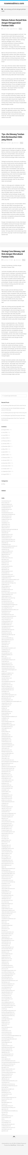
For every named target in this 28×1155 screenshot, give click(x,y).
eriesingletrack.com (6, 658)
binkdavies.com (5, 783)
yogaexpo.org (4, 719)
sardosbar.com (5, 644)
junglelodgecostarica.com (7, 848)
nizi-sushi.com (4, 836)
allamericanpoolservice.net (7, 696)
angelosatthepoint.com (6, 908)
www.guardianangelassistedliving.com (10, 1062)
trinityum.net (4, 1044)
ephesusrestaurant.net (6, 1049)
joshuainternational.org (6, 965)
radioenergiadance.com (7, 571)
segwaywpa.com (5, 937)
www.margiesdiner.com (7, 998)
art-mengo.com (5, 838)
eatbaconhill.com (5, 527)
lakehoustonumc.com (6, 958)
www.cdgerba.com (5, 1059)
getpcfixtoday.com (5, 554)
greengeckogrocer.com (7, 684)
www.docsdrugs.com (6, 997)
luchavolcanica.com (6, 885)
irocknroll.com (4, 636)
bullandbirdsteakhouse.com (8, 1003)
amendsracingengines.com (7, 983)
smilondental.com (5, 676)
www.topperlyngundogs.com (8, 973)
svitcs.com (4, 922)
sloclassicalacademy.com (7, 770)
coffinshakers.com (6, 820)
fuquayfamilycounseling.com (8, 1107)
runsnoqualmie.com (6, 995)
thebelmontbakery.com (6, 536)
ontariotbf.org (4, 542)
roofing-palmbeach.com (7, 621)
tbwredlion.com (5, 1067)
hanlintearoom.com (6, 1092)
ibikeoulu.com (4, 818)
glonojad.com (4, 805)
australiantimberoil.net (6, 601)
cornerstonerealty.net (6, 1034)
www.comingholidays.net (7, 753)
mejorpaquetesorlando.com (8, 668)
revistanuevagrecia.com (7, 806)
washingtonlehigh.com (6, 1018)
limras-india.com (5, 502)
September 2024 (7, 471)
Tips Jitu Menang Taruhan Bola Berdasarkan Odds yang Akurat (12, 137)
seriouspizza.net (5, 923)
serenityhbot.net (5, 963)
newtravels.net (4, 532)
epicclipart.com (5, 559)
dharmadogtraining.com (7, 1115)
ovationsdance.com (6, 704)
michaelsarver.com (6, 683)
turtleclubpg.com (5, 890)
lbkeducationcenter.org (6, 711)
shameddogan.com (6, 943)
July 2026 (5, 432)
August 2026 (6, 429)
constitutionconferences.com (8, 918)
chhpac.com (4, 1114)
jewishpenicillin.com (6, 698)
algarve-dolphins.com (6, 853)
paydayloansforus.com (7, 534)
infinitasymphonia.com (6, 795)
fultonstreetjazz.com (6, 586)
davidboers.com (5, 952)
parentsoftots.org (5, 945)
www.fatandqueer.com (6, 987)
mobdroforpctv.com (6, 741)
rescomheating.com (6, 1120)
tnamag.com (4, 930)
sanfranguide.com (5, 755)
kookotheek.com (5, 572)
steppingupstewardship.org (7, 1015)
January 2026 (6, 443)
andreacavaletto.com (6, 723)
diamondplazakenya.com (7, 1065)
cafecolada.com (5, 748)
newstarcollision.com (6, 678)
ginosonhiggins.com (6, 856)
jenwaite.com (4, 1095)
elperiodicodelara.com (6, 504)
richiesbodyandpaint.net (7, 506)
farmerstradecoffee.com (7, 948)
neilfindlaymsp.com (6, 898)
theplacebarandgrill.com (7, 903)
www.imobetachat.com (7, 953)
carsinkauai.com (5, 1082)
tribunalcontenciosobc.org (7, 768)
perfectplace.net (5, 714)
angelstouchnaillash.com (7, 673)
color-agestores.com (6, 728)
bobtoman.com (5, 564)
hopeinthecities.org (5, 738)
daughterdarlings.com (6, 509)
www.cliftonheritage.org (7, 1007)
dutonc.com (4, 843)
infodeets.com (4, 511)
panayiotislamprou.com (7, 574)
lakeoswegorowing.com (7, 1105)
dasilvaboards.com (6, 771)
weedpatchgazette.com (6, 654)
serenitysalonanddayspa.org (8, 514)
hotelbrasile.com (5, 584)
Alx (23, 1145)
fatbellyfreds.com (5, 1052)
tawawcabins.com (5, 641)
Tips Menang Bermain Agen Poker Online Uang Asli (15, 412)
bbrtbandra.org (5, 556)
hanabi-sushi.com (5, 1022)
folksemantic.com (5, 643)
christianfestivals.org (6, 850)
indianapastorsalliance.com (8, 910)
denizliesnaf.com (5, 917)
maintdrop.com (5, 562)
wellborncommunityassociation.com (10, 579)
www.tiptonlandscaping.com (8, 1014)
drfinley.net (3, 1100)
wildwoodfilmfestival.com (7, 581)
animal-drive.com (5, 928)
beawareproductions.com (7, 815)
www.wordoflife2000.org (7, 638)
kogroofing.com (5, 567)
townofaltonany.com (6, 865)
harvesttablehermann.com (7, 606)
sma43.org (4, 1008)
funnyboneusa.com (6, 878)
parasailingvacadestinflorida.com (9, 1085)
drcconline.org (4, 902)
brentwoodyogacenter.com (7, 1012)
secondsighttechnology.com (8, 681)
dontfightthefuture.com (6, 623)
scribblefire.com (5, 718)
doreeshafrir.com (5, 811)
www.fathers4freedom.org (7, 972)
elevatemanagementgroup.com (8, 1097)
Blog (20, 28)
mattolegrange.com (6, 846)
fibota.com (4, 1057)
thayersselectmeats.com (7, 933)
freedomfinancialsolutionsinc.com (9, 980)
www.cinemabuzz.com (6, 1027)
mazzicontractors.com (6, 1045)
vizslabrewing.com (5, 649)
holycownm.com (5, 887)
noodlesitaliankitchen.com (7, 547)
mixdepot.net (4, 1029)
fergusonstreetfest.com (7, 1074)
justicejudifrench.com (6, 823)
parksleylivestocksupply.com (8, 724)
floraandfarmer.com (6, 611)
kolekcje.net (4, 708)
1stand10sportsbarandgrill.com (9, 669)
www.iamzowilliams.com (7, 1037)
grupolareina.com (5, 591)
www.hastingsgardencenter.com (9, 1039)
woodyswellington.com (7, 1050)
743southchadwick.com (7, 618)
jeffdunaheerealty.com (6, 977)
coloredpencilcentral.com (7, 626)
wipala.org (3, 729)
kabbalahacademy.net (6, 674)
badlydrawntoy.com (6, 957)
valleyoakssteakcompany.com (8, 912)
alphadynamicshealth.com (7, 1089)
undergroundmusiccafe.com (8, 1127)
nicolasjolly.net (4, 793)
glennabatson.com (5, 773)
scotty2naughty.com (6, 810)
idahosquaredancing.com (7, 639)
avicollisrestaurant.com (7, 900)
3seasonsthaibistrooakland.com (9, 716)
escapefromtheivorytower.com (8, 616)
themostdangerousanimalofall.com (9, 761)
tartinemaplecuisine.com (7, 833)
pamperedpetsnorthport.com (8, 659)
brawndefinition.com (6, 778)
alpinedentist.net (5, 569)
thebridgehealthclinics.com (7, 940)
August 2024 (6, 474)
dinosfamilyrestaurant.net (7, 603)
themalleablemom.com (6, 826)
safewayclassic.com (6, 537)
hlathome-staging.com (6, 686)
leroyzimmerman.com (6, 1099)
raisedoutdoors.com (6, 631)
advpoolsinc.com (5, 907)
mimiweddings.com (6, 1122)
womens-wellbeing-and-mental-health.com (11, 701)
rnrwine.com (4, 1104)
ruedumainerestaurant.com (7, 801)
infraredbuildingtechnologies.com (9, 604)
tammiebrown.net (5, 841)
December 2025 (6, 446)
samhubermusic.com (6, 1129)
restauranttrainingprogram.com (9, 694)
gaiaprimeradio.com (6, 840)
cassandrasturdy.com (6, 743)
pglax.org (3, 866)
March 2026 (6, 438)
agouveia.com (4, 1109)
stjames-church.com (6, 808)
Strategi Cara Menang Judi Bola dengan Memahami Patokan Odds (13, 254)
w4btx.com (4, 671)
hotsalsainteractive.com (7, 512)
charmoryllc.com (5, 756)
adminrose (14, 28)
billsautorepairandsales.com (8, 1069)
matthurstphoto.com (6, 1077)
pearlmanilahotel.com (6, 561)
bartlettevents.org (5, 587)
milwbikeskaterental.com (7, 861)
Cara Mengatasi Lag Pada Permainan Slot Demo (14, 415)
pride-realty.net (4, 1087)
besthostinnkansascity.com (8, 1124)
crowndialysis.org (5, 693)
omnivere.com (4, 521)
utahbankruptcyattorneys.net (8, 634)
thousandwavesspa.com (7, 895)
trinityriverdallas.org (6, 713)
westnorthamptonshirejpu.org (8, 582)
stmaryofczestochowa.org (7, 821)
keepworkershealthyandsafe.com (9, 546)
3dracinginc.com (5, 758)
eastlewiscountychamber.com (8, 766)
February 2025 (6, 457)
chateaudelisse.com (6, 577)
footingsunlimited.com (6, 993)
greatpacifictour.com (6, 892)
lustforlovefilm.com (6, 791)
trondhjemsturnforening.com (8, 1064)
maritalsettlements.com (7, 860)
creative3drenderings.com (7, 947)
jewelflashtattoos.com (6, 552)
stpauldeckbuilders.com (7, 992)
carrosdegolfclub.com (6, 608)
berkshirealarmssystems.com (8, 648)
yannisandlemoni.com (6, 653)
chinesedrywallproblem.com (8, 873)
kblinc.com (4, 656)
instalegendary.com (6, 544)
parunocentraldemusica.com (8, 1060)
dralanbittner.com (5, 651)
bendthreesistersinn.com (7, 875)
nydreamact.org (5, 549)
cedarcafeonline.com (6, 516)
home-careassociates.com (7, 721)
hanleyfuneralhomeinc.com (7, 666)
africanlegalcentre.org (6, 796)
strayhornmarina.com (6, 775)
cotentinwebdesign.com (7, 594)
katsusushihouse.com (6, 798)
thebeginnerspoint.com (6, 751)
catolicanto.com (5, 709)
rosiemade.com (5, 661)
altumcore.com (5, 927)
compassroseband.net (6, 925)
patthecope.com (5, 920)
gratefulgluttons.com (6, 740)
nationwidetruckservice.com (8, 888)
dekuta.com (4, 1025)
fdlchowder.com (5, 1000)
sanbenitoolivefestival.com (7, 744)
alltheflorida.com (5, 1079)
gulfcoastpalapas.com (6, 938)
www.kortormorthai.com (7, 985)
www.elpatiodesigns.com (7, 1054)
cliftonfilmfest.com (5, 628)
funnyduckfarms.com (6, 1094)
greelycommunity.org (6, 800)
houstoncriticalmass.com (7, 760)
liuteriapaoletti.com (5, 870)
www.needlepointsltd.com (7, 1002)
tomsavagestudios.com (7, 699)
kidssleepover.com (5, 531)
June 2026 (5, 435)
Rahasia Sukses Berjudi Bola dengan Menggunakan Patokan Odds (13, 23)
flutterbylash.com (5, 1090)
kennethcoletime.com (6, 828)
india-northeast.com (6, 619)
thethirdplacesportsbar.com (8, 1047)
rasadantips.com (5, 522)
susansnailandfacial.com (7, 967)
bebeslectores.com (6, 599)
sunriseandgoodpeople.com (8, 871)
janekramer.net (4, 835)
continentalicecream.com (7, 780)
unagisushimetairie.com (7, 551)
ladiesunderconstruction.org (8, 597)
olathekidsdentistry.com (7, 664)
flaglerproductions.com (7, 776)
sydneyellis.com (5, 691)
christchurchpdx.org (6, 785)
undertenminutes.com (6, 519)
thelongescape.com (6, 845)
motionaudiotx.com (6, 1117)
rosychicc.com (5, 733)
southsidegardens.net (6, 1042)
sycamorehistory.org (6, 1032)
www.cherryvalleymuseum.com (8, 593)
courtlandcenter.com (6, 897)
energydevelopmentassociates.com (9, 609)
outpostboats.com (5, 734)
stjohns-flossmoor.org (6, 877)
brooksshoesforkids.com (7, 932)
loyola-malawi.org (5, 731)
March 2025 (6, 454)
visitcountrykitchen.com (7, 851)
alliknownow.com (5, 765)
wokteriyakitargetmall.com (7, 688)
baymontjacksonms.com (7, 863)
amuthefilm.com (5, 790)
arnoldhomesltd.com (6, 624)
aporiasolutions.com (6, 935)
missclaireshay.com (6, 501)
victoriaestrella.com (6, 893)
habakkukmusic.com (6, 960)
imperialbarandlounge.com (7, 629)
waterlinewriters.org (6, 942)
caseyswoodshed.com (6, 913)
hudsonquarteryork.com (7, 1055)
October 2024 (6, 468)
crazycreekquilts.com (6, 781)
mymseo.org (4, 1112)
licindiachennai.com (6, 507)
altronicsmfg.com (5, 526)
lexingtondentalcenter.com (7, 689)
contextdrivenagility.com (7, 816)
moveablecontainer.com (7, 589)
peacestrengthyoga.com (7, 978)
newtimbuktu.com (5, 524)
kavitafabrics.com (5, 883)
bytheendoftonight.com (7, 736)
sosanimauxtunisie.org (6, 566)
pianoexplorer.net (5, 1040)
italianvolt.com (4, 646)
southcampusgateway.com (8, 576)
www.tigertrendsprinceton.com (8, 970)
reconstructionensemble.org (8, 881)
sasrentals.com (5, 679)
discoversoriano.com (6, 750)
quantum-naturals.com (6, 1070)
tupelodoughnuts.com (6, 663)
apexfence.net (4, 1130)
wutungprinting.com (6, 858)
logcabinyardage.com (6, 950)
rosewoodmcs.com (14, 3)
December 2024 (6, 463)
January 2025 (6, 460)
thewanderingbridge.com (7, 825)
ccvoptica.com (5, 1017)
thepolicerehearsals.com (7, 763)
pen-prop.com (4, 968)
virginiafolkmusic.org (6, 703)
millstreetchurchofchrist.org (8, 1084)
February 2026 (6, 440)
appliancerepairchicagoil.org (8, 541)
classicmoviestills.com (6, 746)
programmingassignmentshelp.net (9, 529)
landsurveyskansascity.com (8, 990)
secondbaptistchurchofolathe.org (9, 1110)
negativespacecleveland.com (8, 868)
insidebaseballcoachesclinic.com (9, 1080)
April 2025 (5, 452)
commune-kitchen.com (7, 788)
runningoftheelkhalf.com (7, 975)
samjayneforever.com (6, 1075)
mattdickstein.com (5, 955)
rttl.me (2, 1119)
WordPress (13, 1145)
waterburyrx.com (5, 905)
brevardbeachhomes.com (7, 614)
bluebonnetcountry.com (7, 557)
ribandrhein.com (5, 706)
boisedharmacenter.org (7, 726)
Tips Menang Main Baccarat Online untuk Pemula (14, 405)
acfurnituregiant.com (6, 517)
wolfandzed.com (5, 1024)
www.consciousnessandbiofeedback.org (11, 1035)
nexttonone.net (4, 962)
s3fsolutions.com (5, 613)
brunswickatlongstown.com (8, 831)
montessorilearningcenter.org (8, 1072)
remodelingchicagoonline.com (8, 1010)
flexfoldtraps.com (5, 982)
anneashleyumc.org (6, 988)
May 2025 (5, 449)
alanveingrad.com (5, 855)
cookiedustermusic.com (7, 880)
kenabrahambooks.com (7, 786)
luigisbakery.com (5, 1020)
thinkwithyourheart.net (6, 633)
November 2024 (6, 465)
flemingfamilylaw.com (6, 1102)
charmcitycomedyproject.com (8, 813)
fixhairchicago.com (6, 915)
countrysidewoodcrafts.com (8, 539)
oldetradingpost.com (6, 596)
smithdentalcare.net (6, 1125)
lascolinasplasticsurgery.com (8, 1005)
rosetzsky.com (5, 803)
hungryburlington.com (6, 830)
